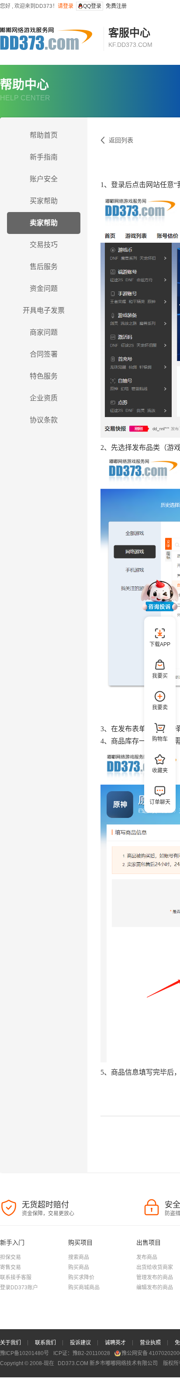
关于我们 (10, 1343)
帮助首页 (44, 135)
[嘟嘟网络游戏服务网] (49, 38)
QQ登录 (92, 6)
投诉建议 (80, 1343)
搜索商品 (78, 1257)
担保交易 (10, 1257)
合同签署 (44, 354)
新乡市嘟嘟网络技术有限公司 (108, 1363)
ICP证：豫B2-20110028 (81, 1353)
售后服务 (44, 266)
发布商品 (146, 1257)
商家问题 (44, 332)
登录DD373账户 (19, 1287)
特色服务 (44, 376)
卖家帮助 (44, 222)
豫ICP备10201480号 (24, 1353)
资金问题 (44, 288)
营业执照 (150, 1343)
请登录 (65, 6)
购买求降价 (81, 1277)
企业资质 (44, 398)
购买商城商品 (84, 1287)
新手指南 (44, 157)
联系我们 (45, 1343)
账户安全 (44, 179)
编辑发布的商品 (154, 1287)
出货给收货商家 (154, 1267)
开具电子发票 (44, 310)
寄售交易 (10, 1267)
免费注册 (116, 6)
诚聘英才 (115, 1343)
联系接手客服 (15, 1277)
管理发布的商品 (154, 1277)
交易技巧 (44, 244)
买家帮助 (44, 201)
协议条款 (44, 420)
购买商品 (78, 1267)
